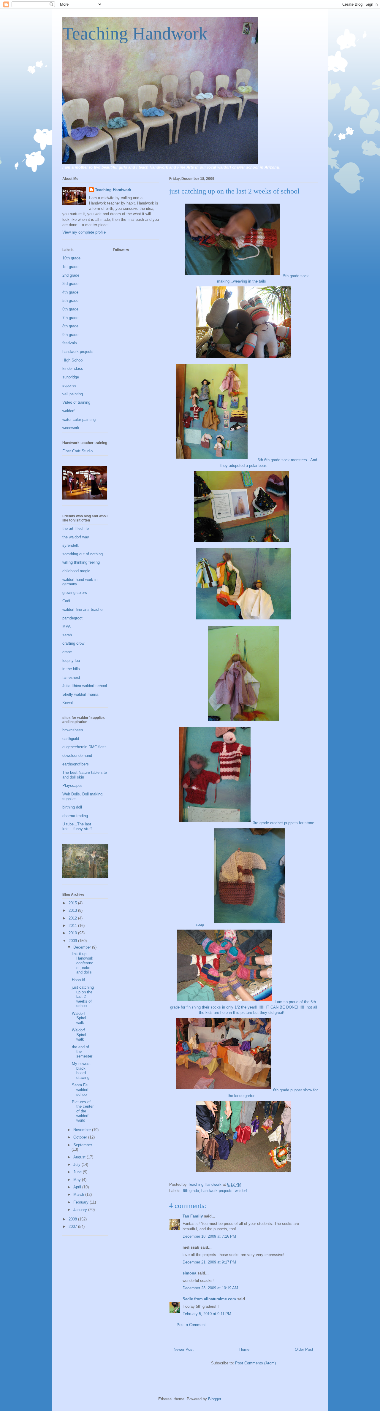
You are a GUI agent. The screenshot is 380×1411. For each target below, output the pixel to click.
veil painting (72, 394)
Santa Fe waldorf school (80, 1089)
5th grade (70, 300)
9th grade (70, 334)
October (80, 1137)
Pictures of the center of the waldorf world (83, 1111)
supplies (69, 385)
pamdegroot (72, 618)
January (80, 1209)
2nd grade (70, 275)
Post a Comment (191, 1325)
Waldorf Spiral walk (79, 1018)
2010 (73, 933)
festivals (69, 343)
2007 (73, 1226)
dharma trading (75, 816)
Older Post (304, 1349)
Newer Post (184, 1349)
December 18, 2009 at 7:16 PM (209, 1236)
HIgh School (72, 360)
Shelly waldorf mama (80, 694)
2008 (73, 1219)
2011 (73, 925)
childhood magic (76, 571)
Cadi (66, 601)
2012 (73, 918)
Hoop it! (78, 980)
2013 (73, 910)
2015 (73, 903)
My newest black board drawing (81, 1070)
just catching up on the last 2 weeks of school (83, 996)
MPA (66, 626)
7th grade (70, 318)
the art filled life (75, 528)
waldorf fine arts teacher (83, 609)
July (77, 1164)
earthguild (70, 738)
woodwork (70, 428)
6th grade (191, 1190)
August (80, 1157)
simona (189, 1273)
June (78, 1172)
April (77, 1187)
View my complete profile (84, 232)
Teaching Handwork (135, 33)
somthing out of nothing (82, 554)
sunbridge (70, 377)
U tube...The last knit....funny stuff (77, 826)
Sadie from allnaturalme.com (209, 1299)
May (77, 1179)
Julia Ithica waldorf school (84, 686)
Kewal (67, 702)
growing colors (74, 592)
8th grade (70, 326)
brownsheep (72, 730)
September (82, 1145)
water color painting (79, 419)
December (82, 947)
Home (244, 1349)
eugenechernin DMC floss (84, 747)
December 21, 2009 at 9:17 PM (209, 1262)
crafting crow (73, 643)
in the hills (71, 669)
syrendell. (70, 545)
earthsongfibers (75, 764)
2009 (73, 940)
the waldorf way (75, 537)
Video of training (76, 402)
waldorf (241, 1190)
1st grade (70, 266)
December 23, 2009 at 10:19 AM (210, 1288)
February (81, 1202)
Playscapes (72, 785)
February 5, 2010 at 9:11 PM (207, 1314)
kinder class (72, 368)
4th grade (70, 292)
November (82, 1130)
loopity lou (71, 660)
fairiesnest (71, 677)
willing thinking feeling (81, 562)
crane (67, 652)
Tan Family (193, 1216)
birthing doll (72, 807)
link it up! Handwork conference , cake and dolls (82, 963)
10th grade (71, 258)
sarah (67, 635)
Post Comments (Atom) (255, 1363)
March (79, 1194)
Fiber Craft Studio (77, 451)
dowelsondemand (77, 755)
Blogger (214, 1399)
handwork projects (216, 1190)
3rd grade (70, 283)
